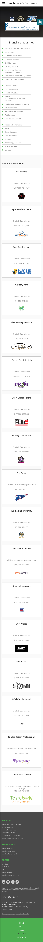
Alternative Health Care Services (18, 48)
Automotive (9, 52)
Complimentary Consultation (11, 835)
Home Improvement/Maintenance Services (15, 98)
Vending (8, 150)
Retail (7, 128)
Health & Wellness (12, 93)
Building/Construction (13, 55)
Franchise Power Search (9, 854)
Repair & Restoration (13, 125)
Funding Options (7, 827)
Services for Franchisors (9, 830)
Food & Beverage (12, 89)
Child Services (10, 63)
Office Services (11, 108)
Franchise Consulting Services (11, 824)
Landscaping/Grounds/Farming (17, 104)
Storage (8, 139)
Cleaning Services (12, 66)
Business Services (12, 59)
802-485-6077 (11, 897)
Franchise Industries (8, 851)
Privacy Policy (7, 909)
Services (21, 930)
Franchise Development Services (12, 838)
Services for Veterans (8, 833)
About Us (5, 864)
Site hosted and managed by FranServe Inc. (15, 914)
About (21, 926)
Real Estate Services (13, 118)
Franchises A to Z (7, 848)
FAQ (3, 870)
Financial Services (11, 86)
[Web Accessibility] (40, 22)
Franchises (21, 934)
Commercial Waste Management (18, 76)
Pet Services (10, 115)
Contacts (21, 937)
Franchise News (7, 872)
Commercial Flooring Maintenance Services (13, 71)
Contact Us (5, 867)
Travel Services (11, 146)
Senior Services (11, 132)
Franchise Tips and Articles (10, 875)
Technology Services (13, 143)
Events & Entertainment (14, 79)
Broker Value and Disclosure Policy (15, 906)
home (21, 923)
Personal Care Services (14, 111)
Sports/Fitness (11, 135)
